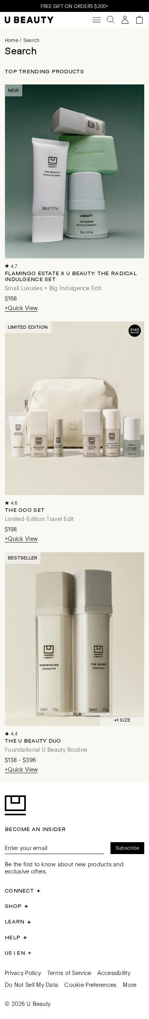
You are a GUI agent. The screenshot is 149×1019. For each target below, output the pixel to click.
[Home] (29, 20)
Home (11, 40)
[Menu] (96, 20)
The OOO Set (25, 510)
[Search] (111, 20)
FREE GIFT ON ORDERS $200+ (75, 6)
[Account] (125, 20)
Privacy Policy (23, 972)
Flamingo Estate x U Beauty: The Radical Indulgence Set (71, 276)
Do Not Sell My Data (31, 984)
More (129, 984)
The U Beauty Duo (33, 740)
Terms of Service (69, 972)
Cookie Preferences (90, 984)
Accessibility (113, 972)
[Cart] (139, 20)
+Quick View (21, 308)
